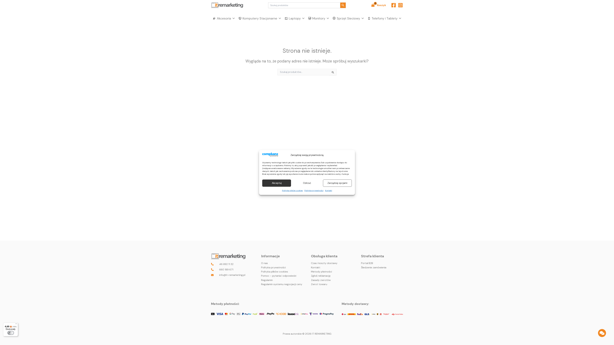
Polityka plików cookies (292, 190)
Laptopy (295, 18)
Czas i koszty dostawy (324, 263)
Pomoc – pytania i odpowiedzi (278, 275)
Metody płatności (321, 271)
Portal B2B (367, 263)
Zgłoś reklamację (321, 275)
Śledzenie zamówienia (373, 267)
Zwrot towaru (319, 284)
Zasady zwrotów (321, 280)
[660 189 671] (222, 270)
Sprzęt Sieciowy (348, 18)
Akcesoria (224, 18)
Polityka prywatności (313, 190)
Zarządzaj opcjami (337, 183)
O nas (264, 263)
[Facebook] (393, 5)
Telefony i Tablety (385, 18)
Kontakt (328, 190)
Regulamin (267, 280)
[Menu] (16, 324)
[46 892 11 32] (222, 264)
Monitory (318, 18)
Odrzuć (307, 183)
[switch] (11, 333)
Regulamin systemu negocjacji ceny (281, 284)
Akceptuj (277, 183)
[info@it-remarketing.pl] (228, 275)
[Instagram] (400, 5)
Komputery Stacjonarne (260, 18)
